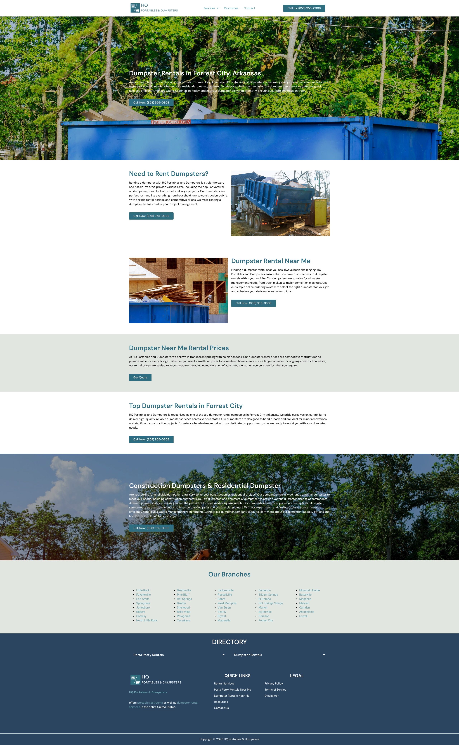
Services (209, 8)
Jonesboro (143, 607)
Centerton (265, 590)
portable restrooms (150, 703)
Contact (249, 8)
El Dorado (265, 599)
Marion (263, 607)
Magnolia (305, 599)
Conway (141, 616)
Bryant (222, 616)
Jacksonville (225, 590)
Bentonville (184, 590)
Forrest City (266, 620)
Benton (181, 603)
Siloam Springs (268, 594)
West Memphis (227, 603)
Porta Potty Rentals (149, 655)
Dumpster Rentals (248, 655)
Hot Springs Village (271, 603)
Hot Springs (184, 599)
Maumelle (224, 620)
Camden (304, 607)
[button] (211, 8)
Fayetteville (143, 594)
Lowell (303, 616)
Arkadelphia (306, 612)
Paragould (183, 616)
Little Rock (143, 590)
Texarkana (183, 620)
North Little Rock (146, 620)
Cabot (221, 599)
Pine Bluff (183, 594)
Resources (231, 8)
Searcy (222, 612)
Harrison (264, 616)
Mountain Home (309, 590)
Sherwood (183, 607)
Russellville (225, 594)
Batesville (305, 594)
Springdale (143, 603)
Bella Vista (183, 612)
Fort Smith (143, 599)
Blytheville (265, 612)
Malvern (304, 603)
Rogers (140, 612)
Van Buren (224, 607)
